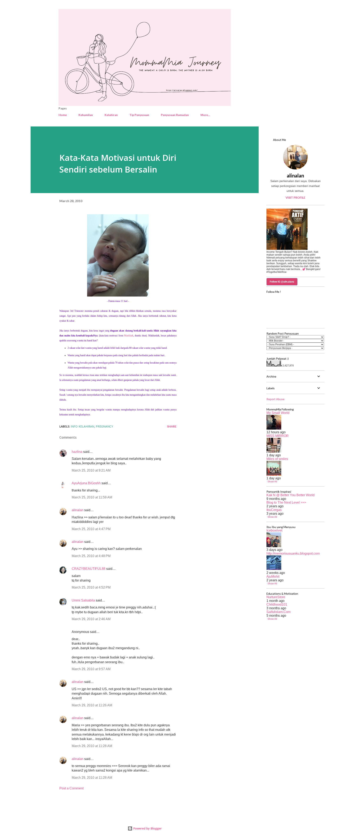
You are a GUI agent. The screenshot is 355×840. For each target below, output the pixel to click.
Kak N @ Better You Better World (290, 495)
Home (63, 115)
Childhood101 (276, 604)
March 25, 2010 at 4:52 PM (91, 587)
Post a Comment (71, 788)
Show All (272, 481)
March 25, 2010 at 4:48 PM (91, 556)
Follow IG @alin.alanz (282, 281)
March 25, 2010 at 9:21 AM (91, 470)
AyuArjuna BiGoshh (86, 483)
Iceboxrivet (274, 530)
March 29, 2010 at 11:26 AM (92, 705)
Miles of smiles (277, 459)
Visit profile (295, 197)
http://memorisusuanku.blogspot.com (293, 553)
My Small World (277, 413)
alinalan (77, 510)
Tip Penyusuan (139, 115)
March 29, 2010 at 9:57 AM (91, 669)
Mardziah (128, 335)
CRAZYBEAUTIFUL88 (88, 568)
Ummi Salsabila (83, 600)
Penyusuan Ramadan (175, 115)
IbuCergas (274, 510)
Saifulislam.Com (278, 612)
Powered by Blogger (147, 828)
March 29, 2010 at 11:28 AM (92, 746)
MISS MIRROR (277, 436)
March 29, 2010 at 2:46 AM (91, 619)
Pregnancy (104, 426)
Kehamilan (85, 115)
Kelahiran (111, 115)
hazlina (77, 451)
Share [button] (171, 426)
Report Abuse (275, 399)
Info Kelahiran (82, 426)
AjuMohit (272, 576)
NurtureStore (275, 597)
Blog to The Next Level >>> (286, 502)
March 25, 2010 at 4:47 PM (91, 529)
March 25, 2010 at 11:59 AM (92, 497)
